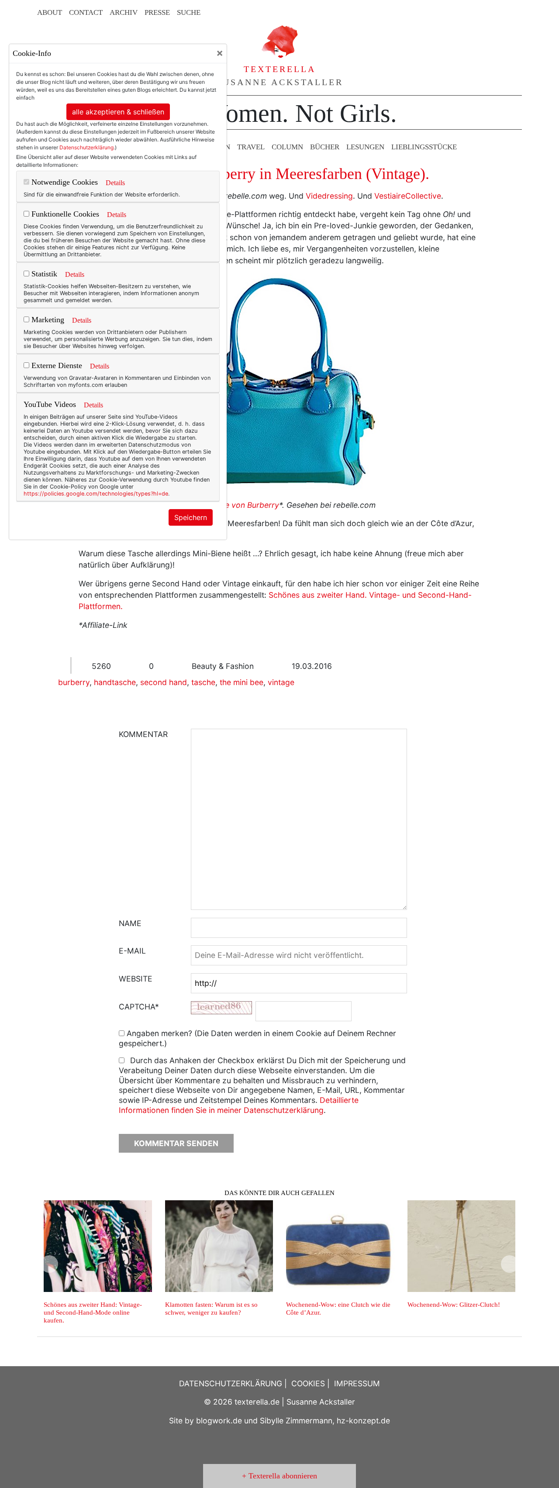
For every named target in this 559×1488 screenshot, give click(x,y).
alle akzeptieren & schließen (118, 111)
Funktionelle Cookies (64, 214)
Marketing (46, 319)
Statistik (43, 273)
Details (115, 182)
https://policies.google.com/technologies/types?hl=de (96, 493)
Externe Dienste (55, 365)
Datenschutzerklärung (86, 147)
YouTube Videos (50, 404)
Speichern (190, 517)
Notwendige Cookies (63, 182)
